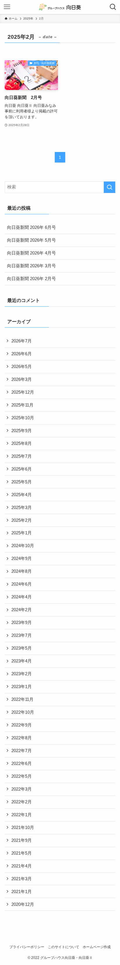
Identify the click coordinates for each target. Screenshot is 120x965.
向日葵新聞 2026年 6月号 (31, 227)
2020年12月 (22, 904)
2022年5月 (21, 776)
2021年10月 (22, 827)
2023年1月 (21, 686)
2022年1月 (21, 814)
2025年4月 (21, 494)
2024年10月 (22, 545)
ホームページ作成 (97, 947)
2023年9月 (21, 622)
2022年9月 (21, 725)
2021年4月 (21, 866)
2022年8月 (21, 738)
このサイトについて (63, 947)
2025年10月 (22, 418)
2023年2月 (21, 673)
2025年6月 (21, 469)
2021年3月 (21, 878)
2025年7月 (21, 456)
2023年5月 (21, 648)
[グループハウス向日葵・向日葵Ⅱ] (60, 7)
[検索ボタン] (113, 7)
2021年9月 (21, 840)
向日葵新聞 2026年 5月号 (31, 240)
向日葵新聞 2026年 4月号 (31, 253)
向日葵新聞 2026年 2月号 (31, 278)
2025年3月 (21, 507)
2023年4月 (21, 661)
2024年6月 (21, 584)
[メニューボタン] (7, 7)
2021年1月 (21, 891)
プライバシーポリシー (26, 947)
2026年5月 (21, 366)
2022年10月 (22, 712)
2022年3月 (21, 789)
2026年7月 (21, 341)
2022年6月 (21, 763)
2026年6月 (21, 353)
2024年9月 (21, 558)
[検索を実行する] (109, 187)
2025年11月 (22, 405)
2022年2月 (21, 802)
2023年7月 (21, 635)
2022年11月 (22, 699)
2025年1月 (21, 533)
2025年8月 (21, 443)
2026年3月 (21, 379)
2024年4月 (21, 597)
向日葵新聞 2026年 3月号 (31, 266)
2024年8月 (21, 571)
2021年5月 (21, 853)
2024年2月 (21, 609)
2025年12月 (22, 392)
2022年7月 (21, 750)
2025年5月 (21, 482)
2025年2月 (21, 520)
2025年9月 (21, 430)
